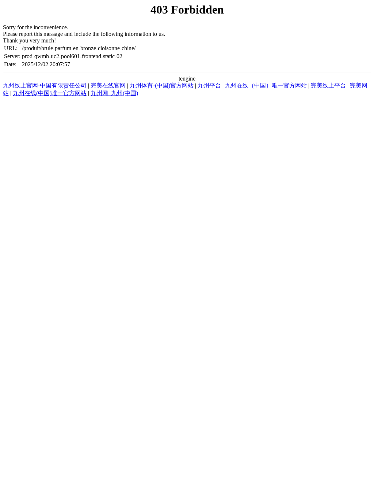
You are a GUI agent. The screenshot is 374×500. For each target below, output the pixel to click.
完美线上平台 (328, 85)
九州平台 (209, 85)
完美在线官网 (108, 85)
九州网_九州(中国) (114, 93)
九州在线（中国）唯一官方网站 (266, 85)
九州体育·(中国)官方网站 (162, 85)
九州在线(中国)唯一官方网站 (50, 93)
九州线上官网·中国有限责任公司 (45, 85)
